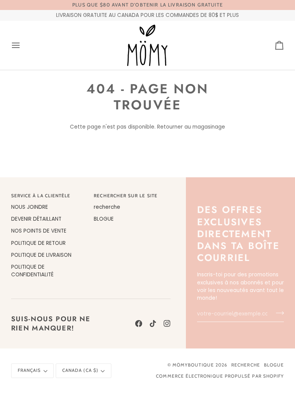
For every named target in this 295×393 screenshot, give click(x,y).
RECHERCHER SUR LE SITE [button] (125, 195)
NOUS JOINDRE (29, 207)
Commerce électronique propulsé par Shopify (220, 376)
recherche (107, 207)
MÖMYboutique (193, 365)
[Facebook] (138, 323)
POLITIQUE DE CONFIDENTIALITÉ (32, 270)
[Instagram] (167, 323)
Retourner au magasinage (191, 126)
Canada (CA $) (80, 370)
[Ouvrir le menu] (22, 45)
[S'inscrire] (277, 313)
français (29, 370)
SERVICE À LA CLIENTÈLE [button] (41, 195)
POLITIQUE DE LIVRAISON (41, 255)
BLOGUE (104, 219)
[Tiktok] (153, 323)
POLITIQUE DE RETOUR (38, 243)
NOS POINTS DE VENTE (38, 230)
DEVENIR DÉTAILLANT (36, 219)
